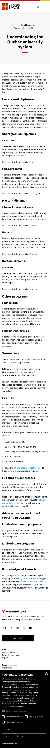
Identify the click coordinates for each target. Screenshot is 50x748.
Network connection (10, 655)
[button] (10, 743)
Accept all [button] (9, 729)
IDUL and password (10, 652)
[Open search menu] (37, 7)
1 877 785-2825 (34, 619)
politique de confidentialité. (15, 706)
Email (4, 649)
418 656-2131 (13, 619)
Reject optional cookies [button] (14, 736)
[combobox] (46, 673)
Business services (9, 665)
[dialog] (25, 709)
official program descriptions (28, 467)
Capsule (5, 657)
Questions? (18, 638)
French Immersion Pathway (33, 581)
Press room (7, 668)
